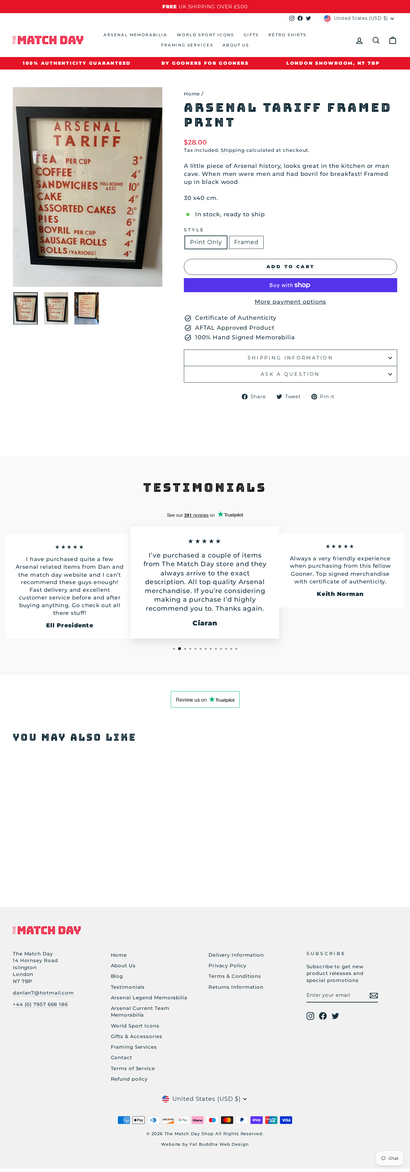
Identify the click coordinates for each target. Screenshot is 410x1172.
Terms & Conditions (235, 976)
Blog (117, 976)
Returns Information (236, 987)
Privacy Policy (227, 965)
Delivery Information (236, 955)
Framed (246, 242)
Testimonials (128, 987)
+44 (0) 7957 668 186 (40, 1004)
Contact (121, 1057)
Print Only (206, 242)
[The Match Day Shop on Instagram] (310, 1016)
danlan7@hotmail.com (43, 993)
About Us (236, 45)
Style (194, 230)
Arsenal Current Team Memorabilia (140, 1011)
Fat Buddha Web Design (219, 1144)
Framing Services (187, 45)
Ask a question (290, 374)
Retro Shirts (287, 34)
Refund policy (129, 1079)
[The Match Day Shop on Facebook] (323, 1016)
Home (192, 94)
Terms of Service (133, 1068)
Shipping (232, 150)
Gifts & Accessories (136, 1036)
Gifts (251, 34)
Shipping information (290, 358)
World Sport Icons (205, 34)
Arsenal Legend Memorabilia (149, 998)
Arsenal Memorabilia (135, 34)
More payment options (290, 301)
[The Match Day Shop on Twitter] (335, 1016)
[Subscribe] (374, 995)
